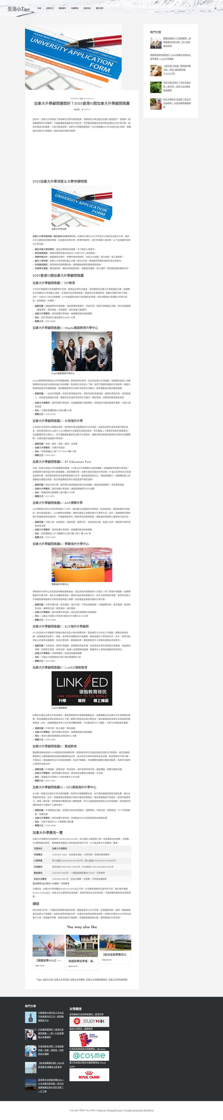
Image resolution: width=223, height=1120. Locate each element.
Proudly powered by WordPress (139, 1110)
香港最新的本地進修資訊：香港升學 (86, 1014)
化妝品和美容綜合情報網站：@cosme (87, 1049)
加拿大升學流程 (61, 980)
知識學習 (74, 8)
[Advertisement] (82, 155)
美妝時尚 (87, 8)
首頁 (39, 8)
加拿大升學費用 (77, 980)
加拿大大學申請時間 (117, 980)
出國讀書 (77, 109)
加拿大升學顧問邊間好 (96, 980)
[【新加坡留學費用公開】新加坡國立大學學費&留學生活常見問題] (115, 943)
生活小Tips (19, 9)
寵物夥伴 (62, 8)
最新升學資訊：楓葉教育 (81, 1029)
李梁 (81, 99)
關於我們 (99, 8)
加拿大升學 (47, 980)
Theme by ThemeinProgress (110, 1110)
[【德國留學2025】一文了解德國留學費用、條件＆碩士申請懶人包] (48, 946)
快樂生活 (50, 8)
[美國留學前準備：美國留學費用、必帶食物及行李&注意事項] (82, 946)
